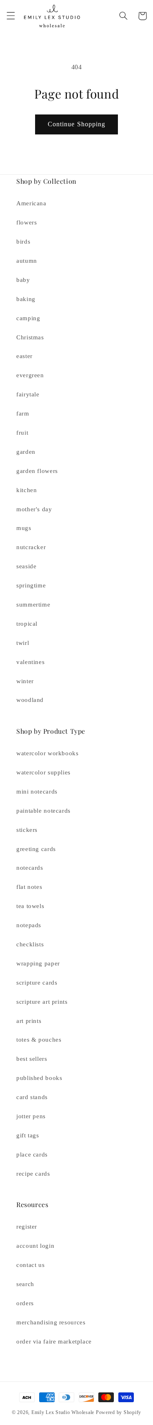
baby (23, 280)
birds (23, 241)
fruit (22, 432)
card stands (32, 1097)
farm (22, 413)
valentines (30, 662)
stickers (27, 830)
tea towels (30, 906)
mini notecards (37, 791)
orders (25, 1303)
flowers (26, 222)
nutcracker (31, 547)
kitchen (26, 490)
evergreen (30, 375)
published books (39, 1078)
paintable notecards (43, 810)
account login (35, 1245)
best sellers (31, 1059)
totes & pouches (38, 1039)
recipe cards (33, 1173)
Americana (31, 203)
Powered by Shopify (118, 1412)
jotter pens (31, 1116)
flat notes (29, 887)
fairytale (28, 394)
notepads (28, 925)
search (25, 1284)
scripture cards (36, 982)
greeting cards (36, 849)
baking (25, 299)
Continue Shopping (76, 124)
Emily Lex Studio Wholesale (62, 1412)
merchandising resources (51, 1322)
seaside (26, 566)
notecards (29, 867)
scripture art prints (42, 1001)
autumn (26, 260)
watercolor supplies (43, 772)
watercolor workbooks (47, 753)
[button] (10, 16)
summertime (33, 604)
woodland (30, 700)
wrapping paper (38, 963)
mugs (23, 528)
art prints (28, 1021)
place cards (32, 1154)
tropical (27, 623)
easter (24, 356)
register (26, 1226)
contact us (30, 1265)
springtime (31, 585)
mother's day (34, 509)
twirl (22, 643)
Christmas (30, 337)
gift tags (27, 1135)
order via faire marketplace (54, 1341)
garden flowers (37, 471)
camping (28, 318)
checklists (30, 944)
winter (25, 681)
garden (25, 452)
